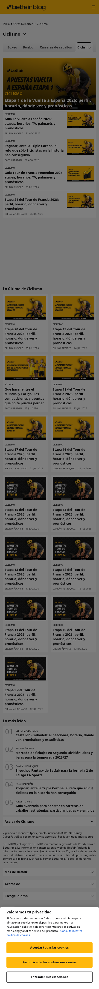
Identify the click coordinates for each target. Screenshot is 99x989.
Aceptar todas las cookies (49, 947)
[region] (49, 948)
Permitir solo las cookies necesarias (50, 962)
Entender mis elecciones (49, 977)
